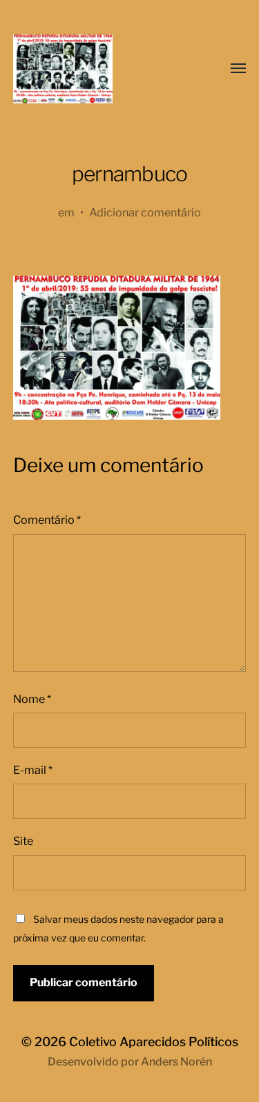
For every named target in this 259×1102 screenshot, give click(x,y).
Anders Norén (176, 1061)
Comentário (47, 520)
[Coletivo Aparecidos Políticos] (102, 68)
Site (23, 841)
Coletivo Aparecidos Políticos (153, 1041)
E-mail (32, 770)
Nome (32, 699)
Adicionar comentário (145, 212)
